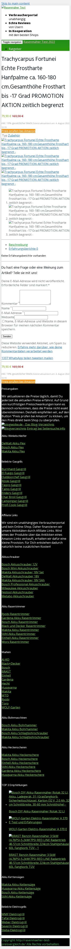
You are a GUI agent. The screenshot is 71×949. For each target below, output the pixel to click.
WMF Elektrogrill (13, 914)
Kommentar (10, 304)
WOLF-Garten (11, 707)
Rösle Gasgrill (11, 481)
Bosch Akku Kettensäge (18, 892)
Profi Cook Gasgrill (14, 505)
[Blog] (14, 428)
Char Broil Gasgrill (14, 497)
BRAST (6, 672)
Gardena (7, 680)
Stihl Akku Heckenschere (18, 767)
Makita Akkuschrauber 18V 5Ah (23, 580)
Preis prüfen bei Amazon (18, 131)
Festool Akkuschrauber (17, 592)
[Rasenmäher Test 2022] (13, 7)
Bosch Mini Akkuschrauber (20, 568)
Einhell (6, 676)
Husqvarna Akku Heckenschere (23, 775)
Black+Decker (11, 664)
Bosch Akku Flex (13, 447)
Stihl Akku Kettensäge (17, 896)
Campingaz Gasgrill (15, 501)
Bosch (6, 668)
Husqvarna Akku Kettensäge (21, 889)
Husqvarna (9, 687)
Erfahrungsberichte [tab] (23, 249)
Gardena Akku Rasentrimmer (21, 618)
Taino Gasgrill (11, 489)
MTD (5, 695)
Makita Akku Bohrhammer (20, 729)
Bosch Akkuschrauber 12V (20, 564)
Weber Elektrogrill (14, 922)
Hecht (6, 683)
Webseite (7, 317)
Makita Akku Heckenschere (20, 755)
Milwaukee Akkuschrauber (20, 588)
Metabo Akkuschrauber (18, 596)
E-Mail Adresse (12, 313)
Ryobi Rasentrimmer (15, 614)
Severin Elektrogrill (15, 926)
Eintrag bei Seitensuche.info (46, 428)
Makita (6, 691)
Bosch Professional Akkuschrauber (26, 584)
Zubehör (14, 135)
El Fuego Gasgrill (13, 473)
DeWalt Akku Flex (13, 443)
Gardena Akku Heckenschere (21, 771)
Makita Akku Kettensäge (18, 885)
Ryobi (5, 699)
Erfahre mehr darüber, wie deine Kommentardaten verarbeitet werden (31, 349)
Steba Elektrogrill (13, 930)
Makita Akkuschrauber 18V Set (23, 572)
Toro (5, 703)
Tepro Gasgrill (11, 485)
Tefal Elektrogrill (13, 918)
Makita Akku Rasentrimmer (20, 630)
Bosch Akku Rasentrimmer (20, 622)
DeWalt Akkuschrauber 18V (20, 576)
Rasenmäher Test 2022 (39, 42)
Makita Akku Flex (13, 451)
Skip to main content (15, 3)
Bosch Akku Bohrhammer (19, 725)
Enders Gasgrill (12, 493)
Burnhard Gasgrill (14, 469)
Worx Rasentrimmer (15, 642)
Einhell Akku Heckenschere (20, 763)
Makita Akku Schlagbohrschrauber (25, 737)
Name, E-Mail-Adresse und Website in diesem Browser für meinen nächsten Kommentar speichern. (34, 325)
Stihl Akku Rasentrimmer (19, 634)
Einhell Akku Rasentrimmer (20, 638)
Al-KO (5, 660)
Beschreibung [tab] (18, 245)
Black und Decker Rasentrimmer (24, 626)
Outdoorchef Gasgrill (16, 477)
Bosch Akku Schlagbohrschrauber (25, 733)
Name (6, 308)
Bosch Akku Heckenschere (20, 759)
